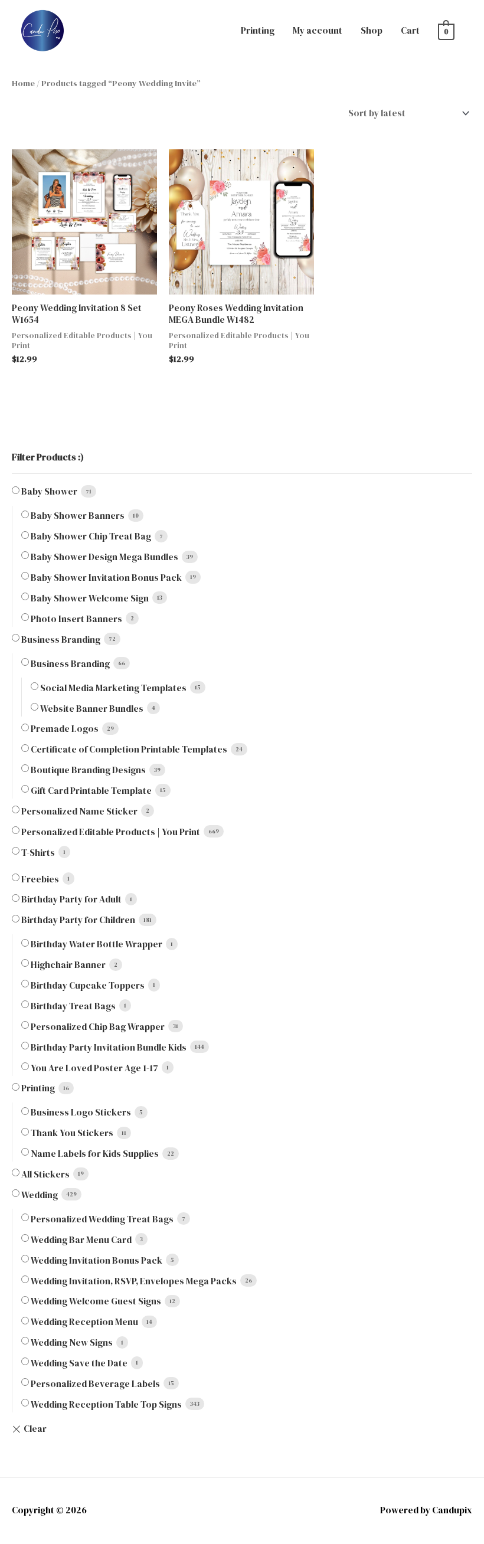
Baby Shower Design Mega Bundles (104, 557)
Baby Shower (49, 491)
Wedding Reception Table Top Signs (106, 1404)
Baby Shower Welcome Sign (90, 598)
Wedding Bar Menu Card (81, 1240)
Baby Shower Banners (78, 515)
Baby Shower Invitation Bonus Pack (106, 577)
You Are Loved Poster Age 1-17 (94, 1068)
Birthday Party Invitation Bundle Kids (109, 1047)
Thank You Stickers (72, 1133)
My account (317, 30)
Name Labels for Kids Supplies (95, 1153)
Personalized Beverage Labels (95, 1384)
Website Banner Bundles (91, 708)
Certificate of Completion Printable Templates (129, 749)
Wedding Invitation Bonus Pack (96, 1260)
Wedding (39, 1195)
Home (23, 83)
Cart (410, 30)
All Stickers (45, 1174)
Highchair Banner (68, 965)
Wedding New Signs (72, 1342)
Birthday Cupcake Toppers (88, 985)
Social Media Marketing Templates (113, 688)
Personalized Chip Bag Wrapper (98, 1026)
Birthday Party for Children (78, 920)
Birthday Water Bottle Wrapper (96, 944)
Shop (371, 30)
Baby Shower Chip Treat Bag (91, 536)
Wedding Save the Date (79, 1363)
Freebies (40, 879)
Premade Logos (65, 728)
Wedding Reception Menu (84, 1322)
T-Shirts (38, 852)
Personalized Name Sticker (79, 811)
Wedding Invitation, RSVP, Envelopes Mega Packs (134, 1281)
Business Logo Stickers (81, 1112)
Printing (257, 30)
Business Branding (60, 639)
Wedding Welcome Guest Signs (96, 1301)
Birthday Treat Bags (73, 1006)
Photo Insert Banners (76, 619)
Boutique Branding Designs (88, 770)
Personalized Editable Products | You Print (110, 832)
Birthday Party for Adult (71, 899)
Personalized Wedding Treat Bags (102, 1219)
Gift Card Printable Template (91, 790)
